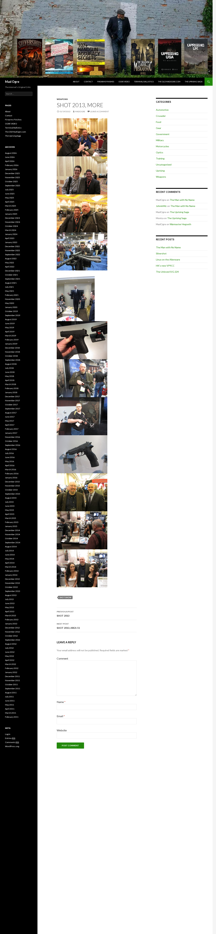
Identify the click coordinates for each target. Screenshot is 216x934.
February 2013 (11, 619)
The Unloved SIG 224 (167, 271)
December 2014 (12, 530)
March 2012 (10, 664)
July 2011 (9, 696)
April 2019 (9, 331)
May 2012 (9, 656)
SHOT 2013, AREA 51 (68, 625)
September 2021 (12, 279)
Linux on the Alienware (168, 259)
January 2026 (11, 169)
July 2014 (9, 550)
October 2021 (11, 274)
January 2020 (11, 307)
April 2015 (9, 514)
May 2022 (9, 262)
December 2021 (12, 270)
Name (61, 701)
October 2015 (11, 489)
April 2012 (9, 660)
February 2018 (11, 388)
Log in (7, 734)
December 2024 (12, 218)
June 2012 (10, 652)
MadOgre (80, 111)
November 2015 (12, 485)
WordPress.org (12, 746)
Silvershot (161, 253)
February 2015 (11, 522)
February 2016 (11, 473)
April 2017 (9, 425)
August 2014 (11, 546)
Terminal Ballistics (144, 81)
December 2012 (12, 627)
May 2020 (9, 303)
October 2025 (11, 181)
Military (160, 140)
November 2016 (12, 437)
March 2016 (10, 469)
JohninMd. (161, 206)
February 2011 (11, 717)
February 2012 (11, 668)
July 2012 (9, 648)
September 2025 (12, 185)
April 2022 (9, 266)
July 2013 (9, 599)
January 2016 (11, 477)
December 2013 (12, 579)
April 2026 (9, 161)
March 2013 (10, 615)
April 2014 (9, 562)
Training (160, 158)
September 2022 (12, 254)
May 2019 (9, 327)
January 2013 (11, 623)
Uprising (160, 170)
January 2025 (11, 214)
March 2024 (10, 230)
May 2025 (9, 197)
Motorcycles (162, 146)
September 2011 (12, 688)
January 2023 (11, 242)
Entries (10, 738)
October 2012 (11, 635)
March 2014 (10, 567)
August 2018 (11, 364)
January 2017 (11, 433)
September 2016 (12, 445)
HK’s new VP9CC (165, 265)
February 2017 (11, 429)
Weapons (62, 99)
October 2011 (11, 684)
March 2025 (10, 206)
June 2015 (10, 506)
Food (158, 122)
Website (62, 730)
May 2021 (9, 291)
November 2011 (12, 680)
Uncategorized (163, 164)
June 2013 (10, 603)
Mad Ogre (12, 81)
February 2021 (11, 295)
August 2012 (11, 644)
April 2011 (9, 709)
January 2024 (11, 234)
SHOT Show (65, 597)
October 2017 (11, 404)
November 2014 (12, 534)
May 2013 (9, 607)
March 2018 (10, 384)
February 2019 (11, 339)
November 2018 (12, 352)
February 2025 (11, 210)
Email (61, 716)
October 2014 (11, 538)
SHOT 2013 (65, 613)
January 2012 (11, 672)
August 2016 (11, 449)
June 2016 (10, 457)
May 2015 (9, 510)
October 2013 (11, 587)
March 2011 (10, 713)
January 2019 (11, 343)
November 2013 (12, 583)
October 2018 (11, 356)
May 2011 (9, 704)
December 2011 (12, 676)
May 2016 (9, 461)
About (76, 81)
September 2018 (12, 360)
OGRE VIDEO (124, 81)
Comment (62, 658)
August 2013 (11, 595)
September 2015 (12, 494)
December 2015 (12, 481)
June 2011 (10, 700)
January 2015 (11, 526)
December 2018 (12, 347)
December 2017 (12, 396)
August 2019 (11, 319)
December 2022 (12, 246)
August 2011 (11, 692)
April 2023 (9, 238)
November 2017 (12, 400)
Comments (12, 742)
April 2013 (9, 611)
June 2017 (10, 416)
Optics (159, 152)
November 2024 (12, 222)
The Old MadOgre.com (169, 81)
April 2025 (9, 201)
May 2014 (9, 558)
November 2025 (12, 177)
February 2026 (11, 165)
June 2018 (10, 372)
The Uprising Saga (193, 81)
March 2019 (10, 335)
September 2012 (12, 640)
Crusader (161, 115)
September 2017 (12, 408)
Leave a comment (99, 111)
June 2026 (10, 157)
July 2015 (9, 502)
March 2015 (10, 518)
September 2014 (12, 542)
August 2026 (11, 153)
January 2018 (11, 392)
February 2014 (11, 571)
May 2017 (9, 421)
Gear (158, 128)
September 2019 (12, 315)
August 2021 (11, 283)
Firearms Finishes (105, 81)
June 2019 (10, 323)
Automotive (162, 109)
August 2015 (11, 498)
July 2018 (9, 368)
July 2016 (9, 453)
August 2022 (11, 258)
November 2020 (12, 299)
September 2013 (12, 591)
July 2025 (9, 189)
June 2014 (10, 554)
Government (162, 134)
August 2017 (11, 412)
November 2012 (12, 631)
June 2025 (10, 193)
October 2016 (11, 441)
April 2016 (9, 465)
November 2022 (12, 250)
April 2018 (9, 380)
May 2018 (9, 376)
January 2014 (11, 575)
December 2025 (12, 173)
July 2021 (9, 287)
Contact (88, 81)
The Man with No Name (182, 199)
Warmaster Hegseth (180, 224)
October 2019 (11, 311)
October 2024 (11, 226)
